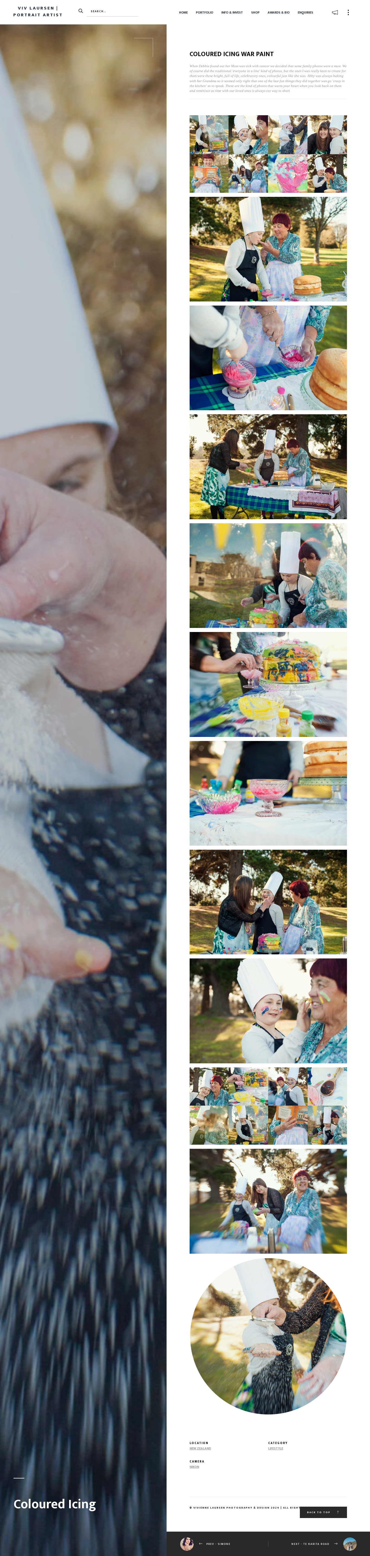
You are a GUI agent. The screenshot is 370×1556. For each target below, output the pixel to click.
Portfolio (204, 12)
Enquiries (305, 12)
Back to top (319, 1512)
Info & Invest (232, 12)
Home (183, 12)
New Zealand (200, 1448)
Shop (255, 12)
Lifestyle (275, 1448)
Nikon (194, 1467)
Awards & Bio (279, 12)
